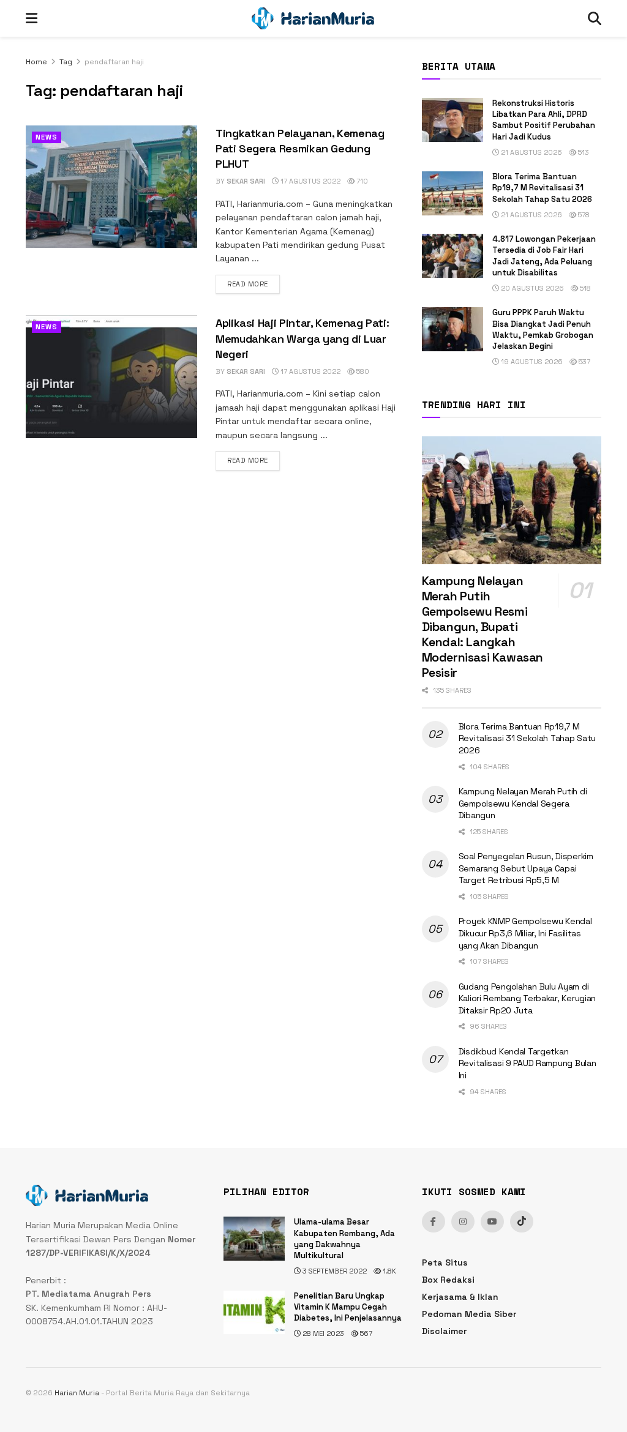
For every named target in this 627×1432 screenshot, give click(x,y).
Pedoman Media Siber (469, 1313)
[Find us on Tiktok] (521, 1221)
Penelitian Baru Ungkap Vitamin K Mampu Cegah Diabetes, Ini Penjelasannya (348, 1307)
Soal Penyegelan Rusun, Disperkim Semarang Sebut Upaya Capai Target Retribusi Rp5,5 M (526, 868)
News (47, 137)
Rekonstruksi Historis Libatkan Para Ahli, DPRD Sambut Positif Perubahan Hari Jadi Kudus (543, 120)
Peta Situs (445, 1262)
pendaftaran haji (114, 62)
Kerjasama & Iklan (460, 1296)
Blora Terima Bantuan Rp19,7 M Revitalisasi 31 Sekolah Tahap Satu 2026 (542, 187)
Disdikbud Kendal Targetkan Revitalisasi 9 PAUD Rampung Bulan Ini (527, 1063)
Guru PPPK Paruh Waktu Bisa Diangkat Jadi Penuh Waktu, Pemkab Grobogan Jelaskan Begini (542, 329)
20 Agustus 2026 (531, 288)
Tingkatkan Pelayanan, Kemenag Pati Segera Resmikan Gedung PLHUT (300, 148)
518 (584, 288)
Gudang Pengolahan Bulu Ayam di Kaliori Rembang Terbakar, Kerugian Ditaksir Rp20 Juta (527, 998)
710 (361, 181)
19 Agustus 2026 (531, 361)
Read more (253, 283)
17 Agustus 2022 (309, 181)
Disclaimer (444, 1331)
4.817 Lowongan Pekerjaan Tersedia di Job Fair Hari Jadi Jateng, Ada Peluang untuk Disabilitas (544, 256)
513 (582, 152)
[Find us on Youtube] (492, 1221)
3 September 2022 (334, 1271)
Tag (65, 62)
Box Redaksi (448, 1279)
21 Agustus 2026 (530, 152)
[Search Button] (594, 18)
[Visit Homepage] (313, 18)
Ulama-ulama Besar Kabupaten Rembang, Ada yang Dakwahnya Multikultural (344, 1239)
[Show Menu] (31, 18)
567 (365, 1333)
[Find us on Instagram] (463, 1221)
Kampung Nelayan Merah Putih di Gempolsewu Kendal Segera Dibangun (523, 803)
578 (583, 215)
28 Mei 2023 (322, 1333)
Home (36, 62)
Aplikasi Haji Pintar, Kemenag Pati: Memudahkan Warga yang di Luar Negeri (302, 338)
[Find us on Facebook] (433, 1221)
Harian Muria (76, 1393)
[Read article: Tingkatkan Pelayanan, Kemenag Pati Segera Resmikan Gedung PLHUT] (111, 186)
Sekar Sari (246, 181)
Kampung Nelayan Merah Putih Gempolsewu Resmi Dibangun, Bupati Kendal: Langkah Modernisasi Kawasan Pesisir (482, 627)
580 (362, 371)
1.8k (388, 1271)
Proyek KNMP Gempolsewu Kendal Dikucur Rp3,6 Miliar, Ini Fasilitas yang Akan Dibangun (525, 933)
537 (583, 361)
